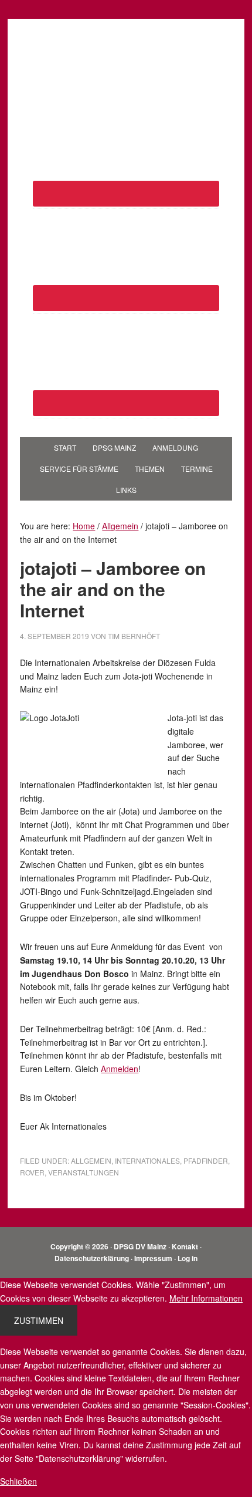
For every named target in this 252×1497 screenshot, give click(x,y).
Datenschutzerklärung (92, 1258)
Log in (187, 1258)
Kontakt (185, 1246)
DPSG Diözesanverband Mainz (126, 54)
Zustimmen (38, 1320)
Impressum (153, 1258)
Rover (32, 1172)
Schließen (18, 1481)
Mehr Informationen (206, 1298)
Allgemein (91, 1160)
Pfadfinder (205, 1160)
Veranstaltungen (83, 1172)
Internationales (147, 1160)
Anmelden (119, 1068)
